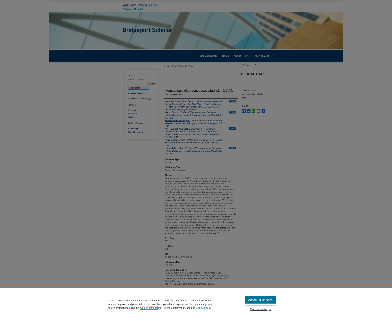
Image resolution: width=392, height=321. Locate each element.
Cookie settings (148, 308)
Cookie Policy (203, 308)
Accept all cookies (260, 300)
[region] (196, 304)
